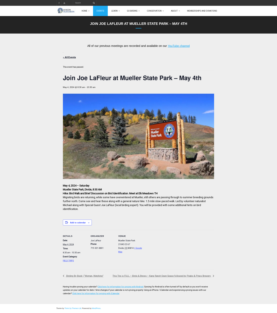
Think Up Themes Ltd (72, 308)
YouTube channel (179, 45)
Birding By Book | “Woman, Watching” (84, 276)
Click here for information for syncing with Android (120, 287)
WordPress (96, 308)
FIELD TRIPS (68, 261)
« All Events (69, 57)
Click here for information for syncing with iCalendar (95, 293)
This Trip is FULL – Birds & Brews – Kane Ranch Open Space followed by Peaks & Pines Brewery (162, 276)
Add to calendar (78, 222)
